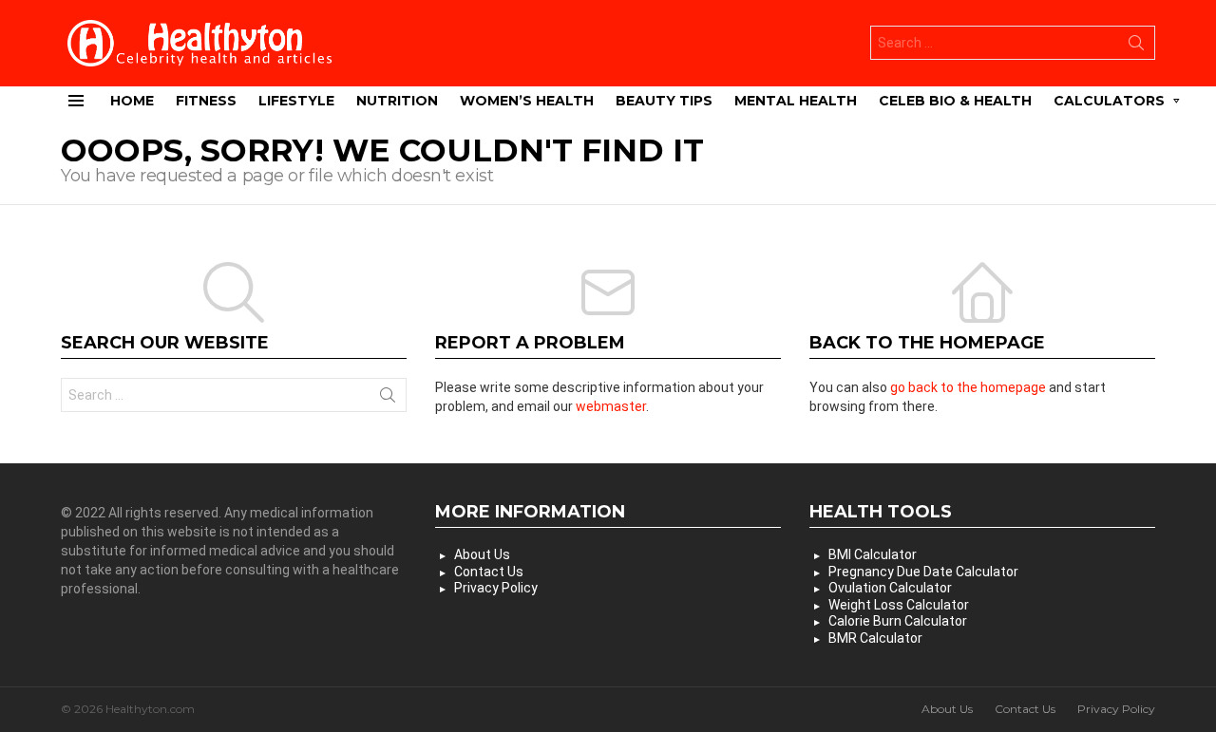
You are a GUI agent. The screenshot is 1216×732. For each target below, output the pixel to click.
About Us (482, 554)
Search (1136, 46)
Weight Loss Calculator (898, 604)
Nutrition (397, 100)
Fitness (206, 100)
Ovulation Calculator (890, 587)
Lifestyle (296, 100)
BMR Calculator (875, 638)
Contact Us (488, 571)
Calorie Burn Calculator (897, 621)
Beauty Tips (664, 100)
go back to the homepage (968, 387)
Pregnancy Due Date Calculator (923, 571)
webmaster (611, 406)
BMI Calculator (872, 554)
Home (132, 100)
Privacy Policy (496, 587)
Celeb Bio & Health (955, 100)
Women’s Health (527, 100)
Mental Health (795, 100)
